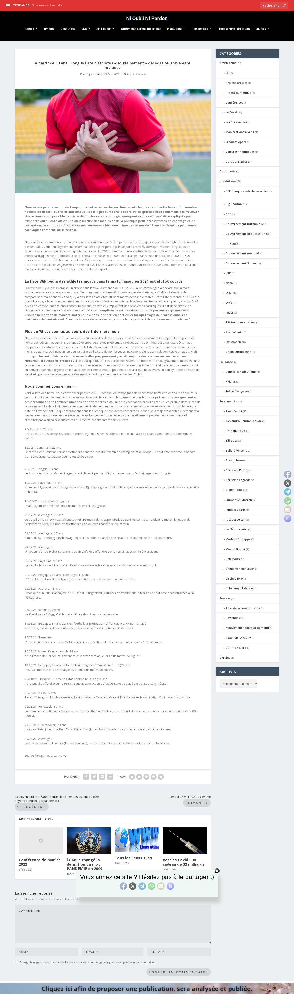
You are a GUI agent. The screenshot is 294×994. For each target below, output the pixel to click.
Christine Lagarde (238, 480)
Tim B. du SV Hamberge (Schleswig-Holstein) (55, 538)
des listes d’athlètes (94, 297)
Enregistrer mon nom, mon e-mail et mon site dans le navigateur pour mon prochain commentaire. (87, 962)
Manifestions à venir (240, 132)
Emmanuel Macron (239, 500)
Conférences (234, 102)
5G (227, 73)
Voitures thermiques (240, 152)
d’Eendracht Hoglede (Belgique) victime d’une (57, 579)
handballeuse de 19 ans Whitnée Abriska (56, 565)
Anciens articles (236, 83)
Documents (228, 171)
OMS (229, 302)
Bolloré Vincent (236, 450)
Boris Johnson (235, 460)
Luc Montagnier (237, 529)
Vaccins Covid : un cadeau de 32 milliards (183, 862)
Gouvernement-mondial (47, 5)
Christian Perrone (238, 470)
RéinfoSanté (234, 332)
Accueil (29, 29)
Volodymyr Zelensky (240, 588)
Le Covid (231, 112)
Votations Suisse (237, 161)
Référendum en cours (241, 322)
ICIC (228, 273)
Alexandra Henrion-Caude (244, 421)
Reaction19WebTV (238, 638)
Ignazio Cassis (235, 510)
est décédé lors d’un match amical (66, 506)
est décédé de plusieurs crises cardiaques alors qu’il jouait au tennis (86, 628)
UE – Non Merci (236, 648)
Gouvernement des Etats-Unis (247, 234)
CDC (228, 214)
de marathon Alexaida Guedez (100, 711)
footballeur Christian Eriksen (48, 452)
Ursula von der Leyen (240, 569)
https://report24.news (50, 755)
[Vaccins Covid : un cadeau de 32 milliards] (185, 840)
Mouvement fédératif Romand (247, 628)
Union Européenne (238, 352)
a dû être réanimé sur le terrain (107, 524)
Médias (231, 381)
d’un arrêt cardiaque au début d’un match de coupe (77, 670)
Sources (261, 29)
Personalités (200, 29)
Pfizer (229, 312)
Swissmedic (233, 342)
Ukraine (225, 657)
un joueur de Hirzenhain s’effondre (112, 743)
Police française (237, 391)
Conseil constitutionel (241, 372)
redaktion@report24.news (110, 420)
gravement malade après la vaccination (127, 487)
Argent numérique (238, 93)
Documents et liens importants (141, 29)
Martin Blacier (235, 549)
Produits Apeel (236, 142)
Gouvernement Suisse (241, 263)
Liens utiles (67, 29)
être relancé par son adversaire (96, 614)
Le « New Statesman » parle (60, 260)
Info (97, 74)
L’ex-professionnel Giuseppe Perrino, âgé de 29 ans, (69, 434)
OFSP (229, 293)
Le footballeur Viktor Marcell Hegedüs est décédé (59, 473)
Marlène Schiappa (238, 539)
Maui (233, 243)
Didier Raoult (235, 490)
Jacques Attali (235, 519)
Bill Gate (231, 440)
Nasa (229, 283)
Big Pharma (234, 204)
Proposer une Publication (234, 29)
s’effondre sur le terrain (125, 729)
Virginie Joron (235, 578)
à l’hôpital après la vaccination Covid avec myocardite (154, 697)
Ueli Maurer (234, 559)
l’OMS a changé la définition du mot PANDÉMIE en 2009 (84, 864)
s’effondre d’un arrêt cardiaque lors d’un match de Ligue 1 (101, 656)
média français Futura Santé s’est (137, 251)
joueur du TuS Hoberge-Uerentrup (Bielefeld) (60, 551)
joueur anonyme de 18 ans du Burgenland (73, 593)
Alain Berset (234, 411)
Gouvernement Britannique (245, 224)
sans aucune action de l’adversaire (97, 683)
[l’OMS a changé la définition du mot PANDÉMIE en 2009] (89, 840)
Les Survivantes (236, 122)
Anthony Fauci (236, 431)
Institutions (174, 29)
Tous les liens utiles (133, 857)
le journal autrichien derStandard (146, 265)
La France (226, 362)
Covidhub (232, 618)
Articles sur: (103, 29)
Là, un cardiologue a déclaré (154, 288)
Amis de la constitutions (243, 608)
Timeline (48, 29)
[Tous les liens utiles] (137, 839)
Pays (84, 29)
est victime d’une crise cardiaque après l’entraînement (125, 642)
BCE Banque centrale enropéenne (249, 191)
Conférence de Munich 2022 (40, 862)
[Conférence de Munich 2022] (41, 840)
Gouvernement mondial (242, 253)
